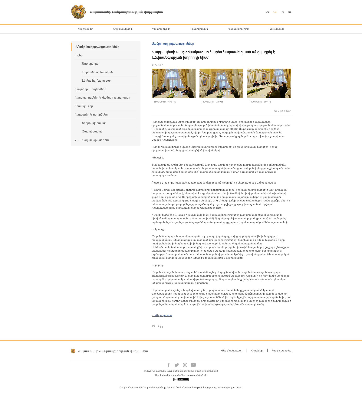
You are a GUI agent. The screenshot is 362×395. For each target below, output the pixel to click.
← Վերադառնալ (162, 315)
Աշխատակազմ (122, 29)
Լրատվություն (199, 29)
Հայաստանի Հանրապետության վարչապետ (113, 351)
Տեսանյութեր (83, 106)
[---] (174, 83)
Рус (282, 11)
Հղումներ (257, 350)
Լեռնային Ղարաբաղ (96, 80)
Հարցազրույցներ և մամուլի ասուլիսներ (102, 97)
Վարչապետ (85, 29)
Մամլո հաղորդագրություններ (97, 46)
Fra (289, 11)
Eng (267, 11)
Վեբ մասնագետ (231, 350)
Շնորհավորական (94, 123)
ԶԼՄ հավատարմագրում (91, 140)
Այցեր (78, 55)
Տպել (160, 326)
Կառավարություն (238, 29)
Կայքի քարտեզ (281, 350)
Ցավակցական (92, 131)
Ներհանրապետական (97, 72)
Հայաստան (276, 29)
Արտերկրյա (90, 63)
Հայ (275, 11)
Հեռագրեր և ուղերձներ (91, 114)
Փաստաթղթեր (161, 29)
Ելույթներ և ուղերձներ (90, 89)
